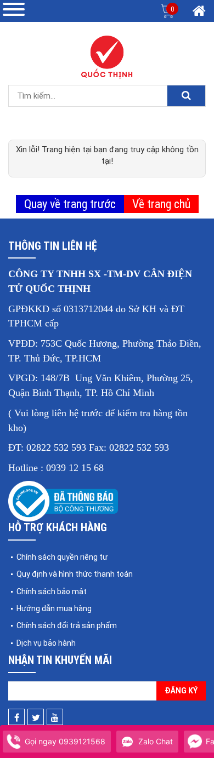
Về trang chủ (161, 204)
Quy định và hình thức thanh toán (74, 574)
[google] (55, 717)
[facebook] (16, 717)
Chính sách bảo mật (51, 591)
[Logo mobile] (107, 57)
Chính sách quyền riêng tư (62, 557)
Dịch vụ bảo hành (46, 643)
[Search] (186, 95)
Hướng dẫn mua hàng (54, 608)
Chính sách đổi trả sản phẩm (66, 625)
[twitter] (36, 717)
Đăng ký (181, 690)
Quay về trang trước (70, 204)
